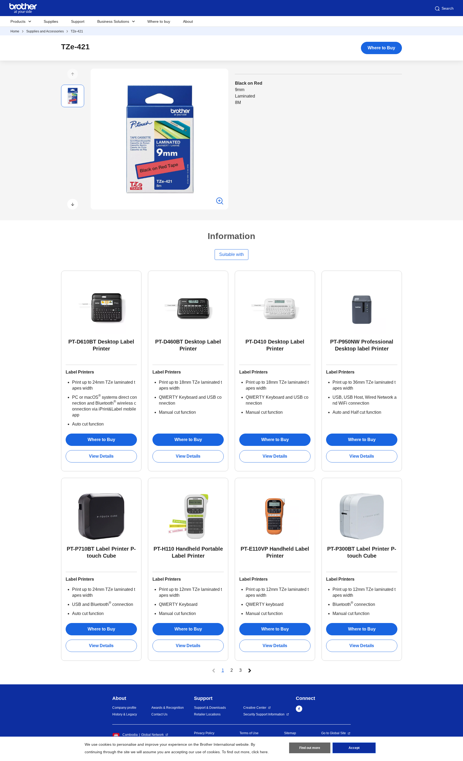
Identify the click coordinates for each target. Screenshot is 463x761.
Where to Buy (381, 48)
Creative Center (254, 708)
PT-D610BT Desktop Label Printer (101, 345)
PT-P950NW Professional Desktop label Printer (361, 345)
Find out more (309, 748)
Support (77, 21)
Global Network (152, 735)
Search (448, 8)
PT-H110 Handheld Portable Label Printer (188, 552)
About (188, 21)
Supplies (51, 21)
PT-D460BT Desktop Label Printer (188, 345)
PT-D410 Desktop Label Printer (274, 345)
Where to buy (158, 21)
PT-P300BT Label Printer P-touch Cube (361, 552)
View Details (101, 456)
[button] (72, 74)
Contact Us (159, 714)
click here (260, 752)
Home (14, 31)
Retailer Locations (207, 714)
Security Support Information (264, 714)
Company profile (124, 708)
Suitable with (231, 254)
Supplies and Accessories (45, 31)
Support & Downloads (210, 708)
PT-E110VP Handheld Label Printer (275, 552)
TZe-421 (77, 31)
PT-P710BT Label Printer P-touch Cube (101, 552)
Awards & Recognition (167, 708)
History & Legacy (124, 714)
